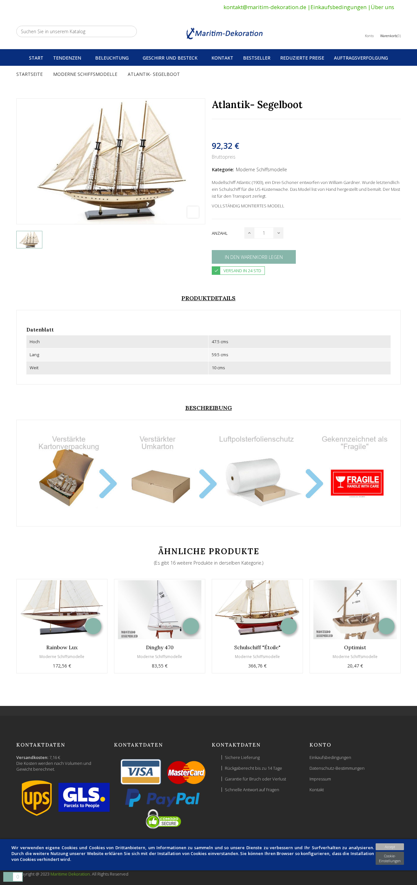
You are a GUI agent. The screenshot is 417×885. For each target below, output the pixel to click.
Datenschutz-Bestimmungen (337, 768)
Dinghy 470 (160, 647)
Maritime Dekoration (70, 874)
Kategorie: (223, 169)
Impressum (320, 779)
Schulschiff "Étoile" (257, 647)
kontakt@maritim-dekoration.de (264, 7)
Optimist (355, 647)
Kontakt (316, 790)
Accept (390, 846)
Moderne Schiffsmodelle (261, 169)
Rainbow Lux (62, 647)
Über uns (382, 7)
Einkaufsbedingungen (338, 7)
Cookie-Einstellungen (390, 858)
